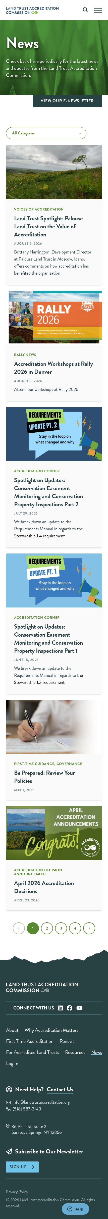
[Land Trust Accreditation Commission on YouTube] (79, 1008)
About (12, 1030)
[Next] (89, 928)
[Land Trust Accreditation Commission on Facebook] (69, 1008)
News (96, 1052)
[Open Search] (85, 10)
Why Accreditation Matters (51, 1030)
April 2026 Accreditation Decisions (44, 887)
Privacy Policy (17, 1192)
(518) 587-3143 (27, 1109)
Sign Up (18, 1167)
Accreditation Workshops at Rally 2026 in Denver (53, 368)
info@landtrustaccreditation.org (41, 1102)
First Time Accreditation (29, 1041)
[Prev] (19, 928)
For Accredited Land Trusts (32, 1052)
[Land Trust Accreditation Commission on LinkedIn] (60, 1008)
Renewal (68, 1041)
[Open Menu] (98, 10)
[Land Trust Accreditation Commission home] (33, 13)
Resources (75, 1052)
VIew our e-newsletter (67, 101)
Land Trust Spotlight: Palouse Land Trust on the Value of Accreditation (48, 226)
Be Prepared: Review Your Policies (44, 777)
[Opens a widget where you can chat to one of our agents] (75, 1209)
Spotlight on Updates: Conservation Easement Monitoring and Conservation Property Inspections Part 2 (48, 492)
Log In (12, 1063)
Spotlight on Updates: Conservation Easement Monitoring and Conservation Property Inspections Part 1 (48, 638)
